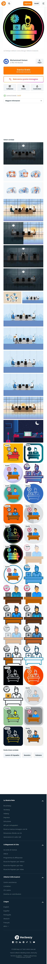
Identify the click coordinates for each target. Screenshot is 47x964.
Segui (39, 62)
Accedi (36, 3)
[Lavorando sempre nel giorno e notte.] (23, 233)
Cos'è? (19, 96)
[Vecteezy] (3, 3)
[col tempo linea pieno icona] (13, 850)
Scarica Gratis (23, 70)
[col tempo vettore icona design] (13, 465)
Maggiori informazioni (12, 101)
